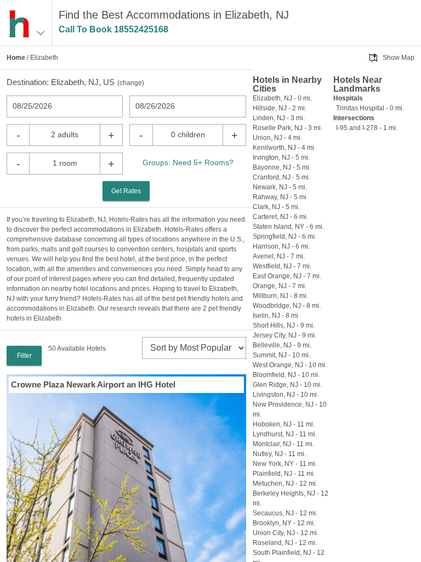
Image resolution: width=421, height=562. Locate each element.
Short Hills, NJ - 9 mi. (284, 325)
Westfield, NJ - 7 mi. (282, 266)
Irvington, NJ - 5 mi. (281, 157)
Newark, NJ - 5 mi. (280, 187)
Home (16, 57)
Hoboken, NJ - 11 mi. (284, 424)
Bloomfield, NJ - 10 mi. (286, 375)
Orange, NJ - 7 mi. (279, 286)
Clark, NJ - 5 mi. (276, 207)
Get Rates (126, 191)
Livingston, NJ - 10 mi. (285, 394)
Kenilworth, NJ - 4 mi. (284, 147)
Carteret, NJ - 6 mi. (280, 217)
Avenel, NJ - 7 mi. (279, 256)
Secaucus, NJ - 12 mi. (285, 513)
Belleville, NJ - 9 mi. (282, 345)
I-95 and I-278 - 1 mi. (366, 128)
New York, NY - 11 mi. (285, 464)
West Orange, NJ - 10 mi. (290, 365)
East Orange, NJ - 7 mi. (287, 276)
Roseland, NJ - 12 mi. (285, 543)
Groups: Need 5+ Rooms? (188, 162)
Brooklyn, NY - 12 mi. (284, 523)
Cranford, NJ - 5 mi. (281, 177)
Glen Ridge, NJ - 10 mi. (287, 385)
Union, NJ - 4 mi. (277, 138)
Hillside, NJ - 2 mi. (279, 108)
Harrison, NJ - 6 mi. (281, 246)
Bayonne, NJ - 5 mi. (282, 167)
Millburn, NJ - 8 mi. (280, 296)
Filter (24, 355)
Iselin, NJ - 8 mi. (276, 315)
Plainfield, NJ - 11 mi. (284, 473)
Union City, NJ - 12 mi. (285, 533)
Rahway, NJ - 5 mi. (280, 197)
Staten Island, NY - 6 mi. (288, 227)
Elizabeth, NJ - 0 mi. (282, 98)
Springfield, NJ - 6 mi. (284, 236)
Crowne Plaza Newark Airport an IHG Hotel (93, 384)
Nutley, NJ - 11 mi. (279, 454)
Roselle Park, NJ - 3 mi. (287, 128)
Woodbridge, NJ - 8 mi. (287, 306)
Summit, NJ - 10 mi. (281, 355)
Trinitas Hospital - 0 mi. (370, 108)
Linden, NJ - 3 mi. (279, 118)
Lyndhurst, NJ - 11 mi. (285, 434)
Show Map (398, 57)
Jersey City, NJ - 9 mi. (284, 335)
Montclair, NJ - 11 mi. (283, 444)
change (131, 83)
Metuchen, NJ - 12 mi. (285, 483)
